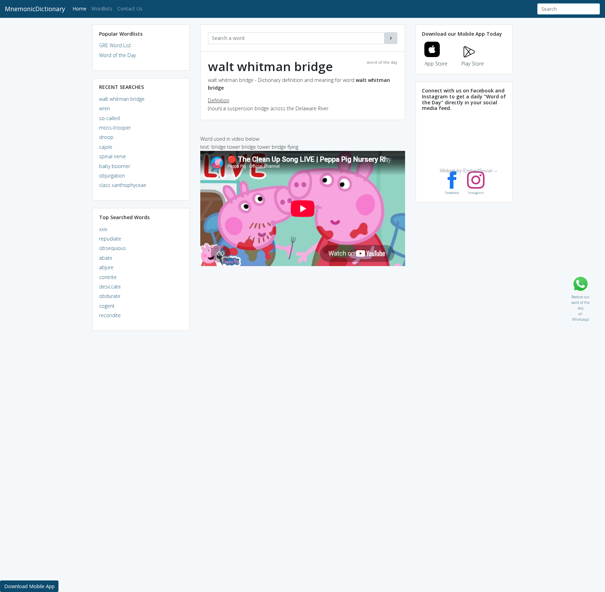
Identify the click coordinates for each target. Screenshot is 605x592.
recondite (110, 315)
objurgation (112, 175)
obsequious (112, 248)
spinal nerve (112, 156)
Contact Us (129, 8)
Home (80, 8)
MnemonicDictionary (35, 9)
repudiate (110, 238)
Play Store (472, 63)
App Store (436, 63)
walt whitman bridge (122, 99)
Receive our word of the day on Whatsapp (580, 295)
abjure (106, 267)
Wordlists (101, 8)
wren (104, 108)
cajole (105, 147)
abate (105, 258)
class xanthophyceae (122, 185)
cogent (106, 305)
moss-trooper (115, 127)
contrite (108, 277)
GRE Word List (115, 45)
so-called (109, 118)
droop (106, 137)
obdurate (109, 296)
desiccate (110, 286)
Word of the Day (117, 55)
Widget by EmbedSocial (466, 170)
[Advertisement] (141, 443)
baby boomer (114, 166)
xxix (103, 229)
